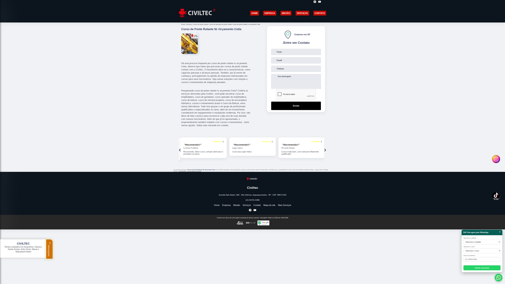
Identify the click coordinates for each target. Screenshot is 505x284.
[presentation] (180, 149)
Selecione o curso (469, 246)
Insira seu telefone (469, 255)
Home (254, 13)
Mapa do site (269, 205)
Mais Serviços (284, 205)
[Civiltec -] (197, 19)
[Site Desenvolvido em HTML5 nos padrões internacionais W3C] (251, 223)
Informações (49, 250)
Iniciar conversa (482, 268)
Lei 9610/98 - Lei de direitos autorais (190, 171)
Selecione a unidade (469, 238)
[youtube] (319, 1)
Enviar (296, 106)
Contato (320, 13)
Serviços (302, 13)
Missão (286, 13)
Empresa (269, 13)
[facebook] (315, 1)
